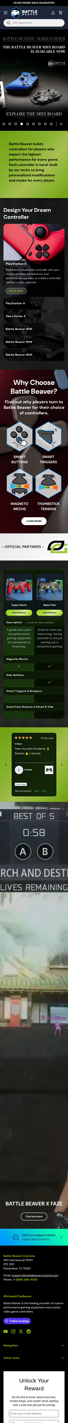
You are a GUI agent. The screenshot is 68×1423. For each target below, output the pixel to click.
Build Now (16, 291)
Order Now (34, 84)
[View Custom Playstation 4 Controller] (49, 770)
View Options (19, 612)
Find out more (34, 1216)
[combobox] (34, 23)
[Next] (62, 764)
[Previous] (6, 764)
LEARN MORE (34, 521)
